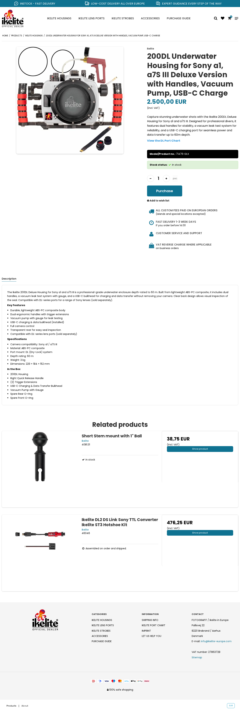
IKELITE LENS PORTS (91, 18)
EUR (231, 705)
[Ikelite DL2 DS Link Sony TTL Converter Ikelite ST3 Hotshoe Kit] (40, 553)
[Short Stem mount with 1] (40, 469)
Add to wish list (159, 200)
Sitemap (197, 657)
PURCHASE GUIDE (179, 18)
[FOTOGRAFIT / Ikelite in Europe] (20, 18)
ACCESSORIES (150, 18)
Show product (200, 448)
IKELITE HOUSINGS (59, 18)
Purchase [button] (164, 190)
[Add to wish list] (222, 18)
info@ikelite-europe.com (216, 641)
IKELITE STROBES (123, 18)
